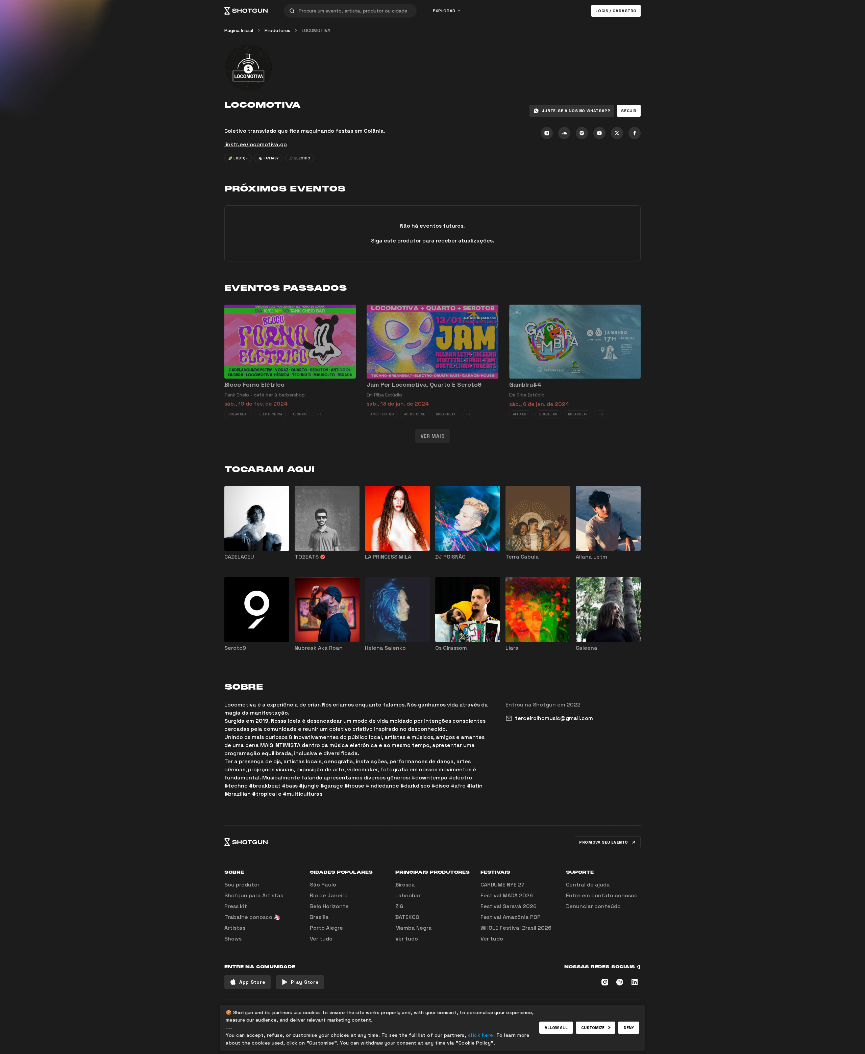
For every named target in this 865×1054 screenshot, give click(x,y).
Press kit (235, 906)
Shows (233, 938)
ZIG (399, 906)
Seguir (629, 110)
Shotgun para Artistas (253, 895)
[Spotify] (582, 133)
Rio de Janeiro (329, 895)
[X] (617, 133)
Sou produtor (242, 884)
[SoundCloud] (564, 133)
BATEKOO (407, 917)
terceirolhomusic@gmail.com (554, 718)
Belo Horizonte (329, 906)
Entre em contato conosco (602, 895)
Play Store (305, 982)
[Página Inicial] (246, 11)
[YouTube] (599, 133)
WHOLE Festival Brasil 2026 (515, 927)
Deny (628, 1027)
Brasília (319, 917)
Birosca (405, 884)
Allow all (556, 1027)
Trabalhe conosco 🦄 (252, 917)
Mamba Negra (413, 927)
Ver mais (433, 436)
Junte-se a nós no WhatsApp (576, 110)
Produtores (277, 30)
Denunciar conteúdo (593, 906)
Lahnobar (408, 895)
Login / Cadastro (616, 11)
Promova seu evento (603, 842)
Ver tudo (321, 938)
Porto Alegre (326, 927)
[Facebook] (634, 133)
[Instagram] (547, 133)
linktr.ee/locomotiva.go (255, 144)
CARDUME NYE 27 (502, 884)
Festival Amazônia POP (510, 917)
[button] (629, 111)
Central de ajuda (588, 884)
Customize (593, 1027)
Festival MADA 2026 (506, 895)
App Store (252, 982)
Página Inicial (238, 30)
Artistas (234, 927)
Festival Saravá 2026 (508, 906)
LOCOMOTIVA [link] (316, 30)
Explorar (444, 11)
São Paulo (323, 884)
